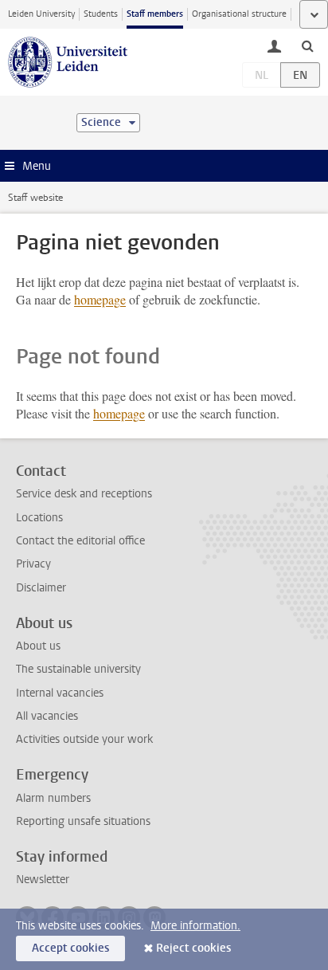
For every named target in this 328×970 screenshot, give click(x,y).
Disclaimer (41, 587)
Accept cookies (70, 948)
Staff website (35, 197)
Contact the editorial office (80, 540)
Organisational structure (239, 14)
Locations (39, 517)
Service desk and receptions (84, 493)
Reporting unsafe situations (83, 821)
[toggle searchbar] (307, 45)
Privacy (33, 563)
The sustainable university (78, 669)
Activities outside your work (84, 739)
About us (38, 646)
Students (101, 14)
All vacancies (47, 716)
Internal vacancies (59, 693)
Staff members (155, 14)
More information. (195, 925)
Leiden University (41, 14)
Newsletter (42, 879)
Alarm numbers (53, 798)
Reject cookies (193, 948)
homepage (100, 299)
